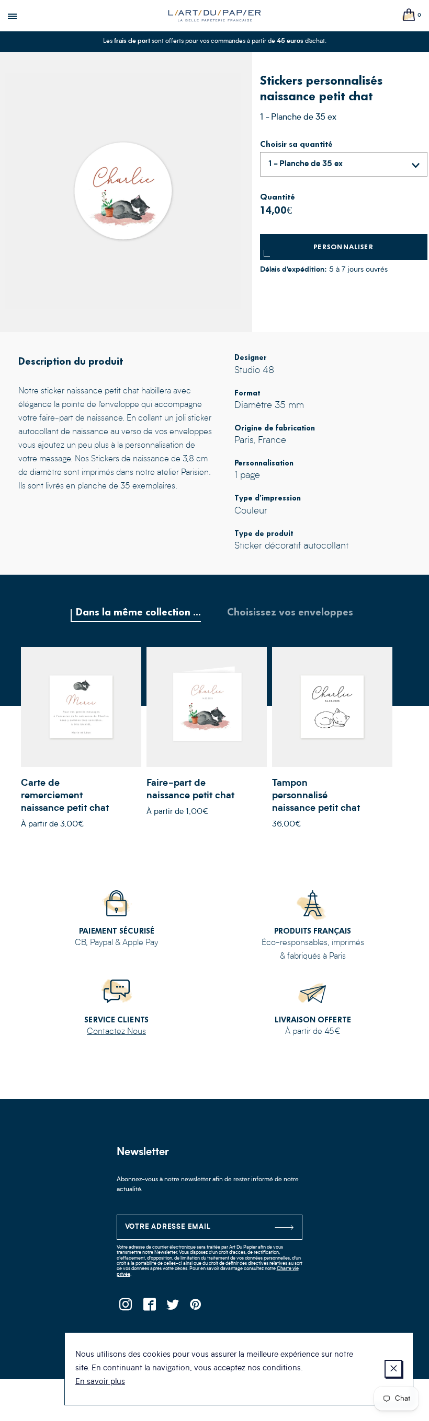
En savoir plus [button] (100, 1382)
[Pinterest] (196, 1307)
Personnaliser (343, 247)
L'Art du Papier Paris (214, 15)
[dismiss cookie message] (393, 1369)
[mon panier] (409, 15)
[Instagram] (126, 1307)
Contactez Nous (116, 1032)
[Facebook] (149, 1307)
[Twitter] (173, 1307)
